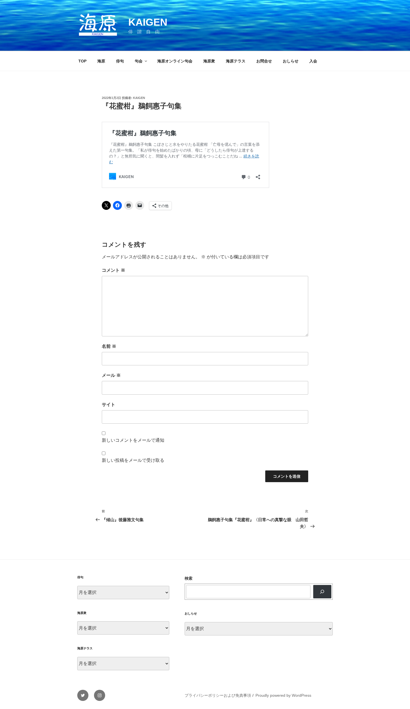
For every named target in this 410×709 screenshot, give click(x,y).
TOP (82, 61)
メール (111, 375)
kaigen (139, 97)
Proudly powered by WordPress (283, 695)
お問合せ (264, 61)
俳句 (120, 61)
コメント (113, 270)
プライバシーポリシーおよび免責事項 (218, 695)
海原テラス (235, 61)
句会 (139, 61)
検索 (188, 578)
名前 (109, 346)
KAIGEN (147, 22)
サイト (108, 404)
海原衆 (209, 61)
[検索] (322, 591)
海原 (101, 61)
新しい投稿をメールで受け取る (133, 460)
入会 (313, 61)
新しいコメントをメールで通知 (133, 440)
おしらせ (290, 61)
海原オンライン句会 (174, 61)
